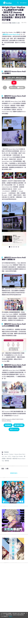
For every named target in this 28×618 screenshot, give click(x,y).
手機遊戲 (6, 452)
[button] (9, 246)
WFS (9, 456)
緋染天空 (9, 458)
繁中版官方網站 (19, 425)
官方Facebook (14, 429)
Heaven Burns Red (19, 454)
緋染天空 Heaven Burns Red (11, 34)
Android (6, 454)
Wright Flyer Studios (17, 456)
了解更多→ (11, 616)
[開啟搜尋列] (17, 3)
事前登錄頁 (8, 425)
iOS (3, 456)
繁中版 (7, 460)
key (6, 456)
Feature (11, 454)
